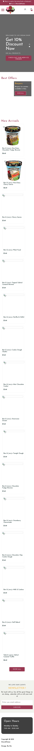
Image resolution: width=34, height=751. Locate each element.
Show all (17, 669)
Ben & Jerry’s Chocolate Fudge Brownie (10, 487)
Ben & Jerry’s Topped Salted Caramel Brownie (12, 283)
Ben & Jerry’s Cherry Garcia (11, 217)
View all (9, 111)
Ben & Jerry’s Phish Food (12, 250)
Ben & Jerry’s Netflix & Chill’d (13, 317)
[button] (29, 44)
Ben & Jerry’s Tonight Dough (13, 453)
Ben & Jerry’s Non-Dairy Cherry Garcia (11, 183)
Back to (18, 3)
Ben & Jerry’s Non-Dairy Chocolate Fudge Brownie (11, 149)
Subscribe (17, 707)
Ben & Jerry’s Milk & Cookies (13, 589)
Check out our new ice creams (18, 58)
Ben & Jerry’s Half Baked (11, 622)
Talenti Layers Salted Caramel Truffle (10, 656)
